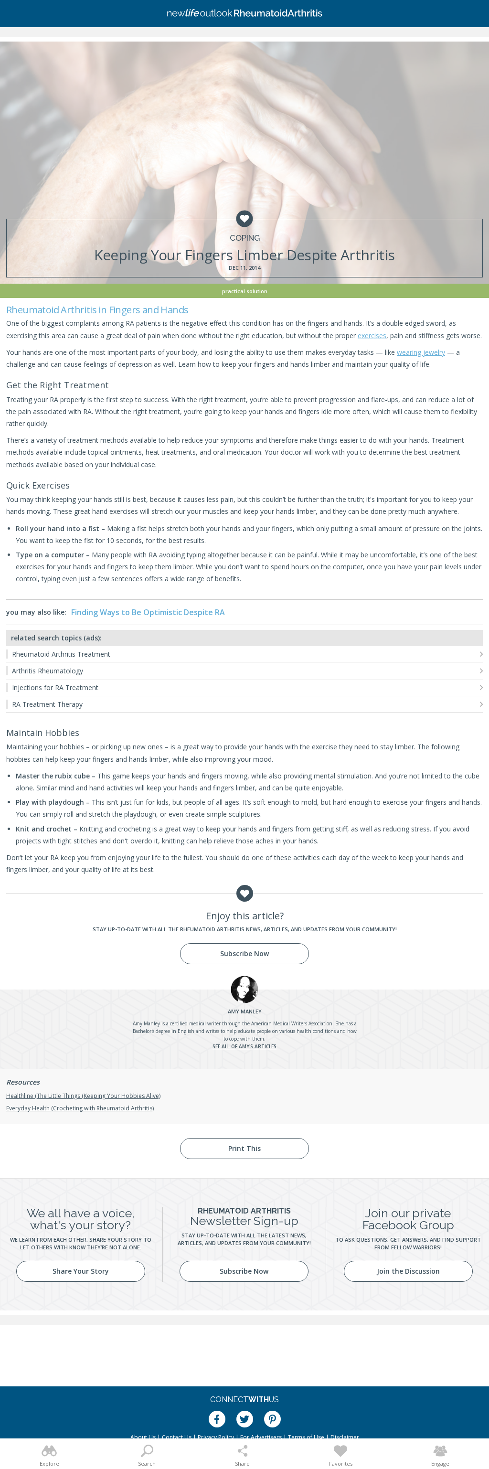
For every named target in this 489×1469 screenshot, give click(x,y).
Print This (244, 1148)
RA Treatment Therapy (47, 704)
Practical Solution (244, 291)
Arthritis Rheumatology (47, 670)
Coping (245, 238)
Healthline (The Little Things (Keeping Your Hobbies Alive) (83, 1096)
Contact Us (176, 1437)
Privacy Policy (216, 1437)
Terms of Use (306, 1437)
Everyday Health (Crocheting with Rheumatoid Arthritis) (80, 1108)
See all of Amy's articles (244, 1046)
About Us (143, 1437)
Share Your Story (81, 1271)
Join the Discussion (408, 1271)
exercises (372, 335)
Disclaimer (344, 1437)
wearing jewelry (421, 352)
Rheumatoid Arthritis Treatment (61, 654)
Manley (245, 1011)
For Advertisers (261, 1437)
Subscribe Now (244, 953)
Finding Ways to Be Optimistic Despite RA (148, 612)
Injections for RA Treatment (55, 687)
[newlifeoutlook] (244, 14)
